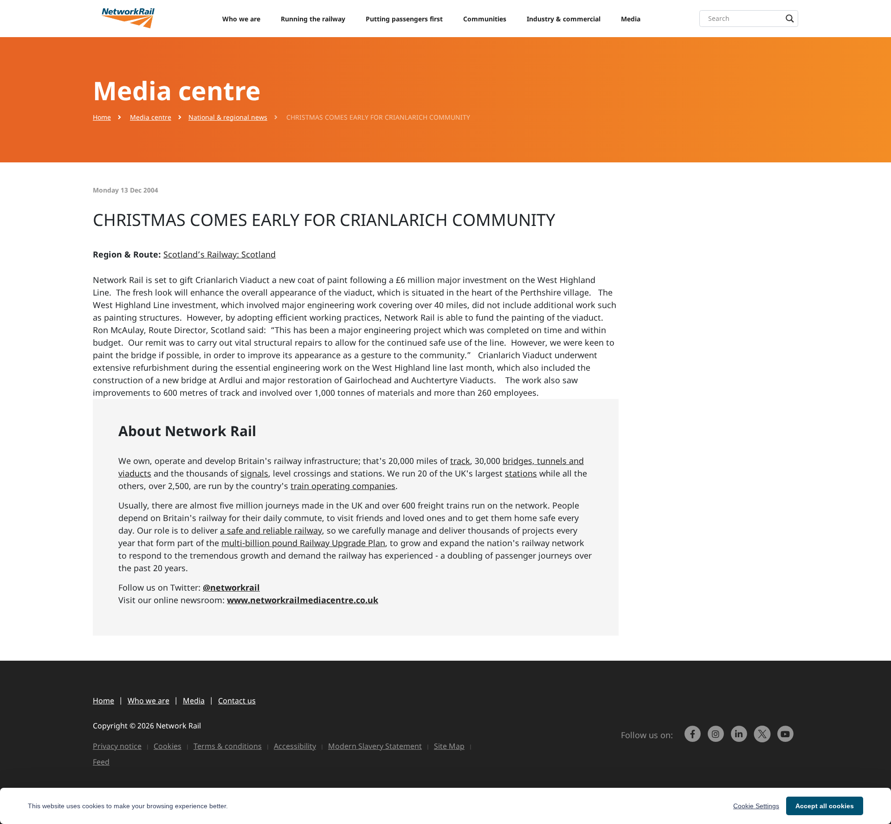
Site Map (449, 746)
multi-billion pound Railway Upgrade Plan (303, 542)
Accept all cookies (824, 806)
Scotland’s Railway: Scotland (219, 254)
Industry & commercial (563, 18)
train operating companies (343, 485)
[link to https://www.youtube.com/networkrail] (786, 738)
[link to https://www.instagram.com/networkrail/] (717, 738)
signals (254, 473)
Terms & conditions (228, 746)
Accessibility (295, 746)
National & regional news (227, 117)
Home (102, 117)
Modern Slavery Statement (375, 746)
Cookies (167, 746)
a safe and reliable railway (271, 530)
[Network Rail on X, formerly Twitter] (763, 738)
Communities (484, 18)
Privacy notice (117, 746)
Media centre (150, 117)
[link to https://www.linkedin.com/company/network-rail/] (740, 738)
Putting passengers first (404, 18)
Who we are (241, 18)
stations (521, 473)
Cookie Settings (756, 806)
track (460, 460)
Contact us (237, 700)
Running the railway (313, 18)
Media (630, 18)
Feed (101, 762)
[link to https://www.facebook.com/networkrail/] (693, 738)
